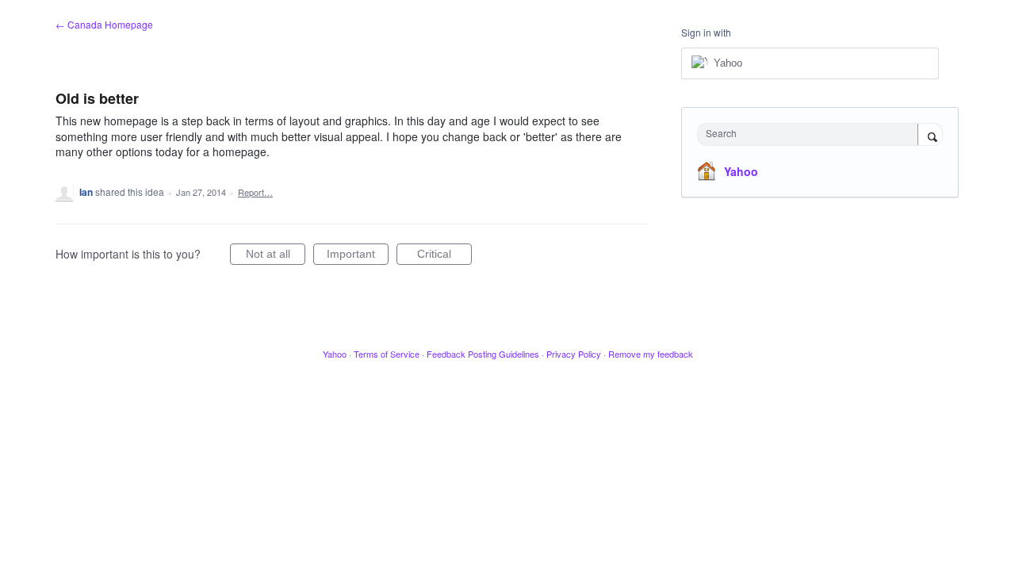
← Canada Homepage (104, 24)
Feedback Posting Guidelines (483, 353)
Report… (255, 192)
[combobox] (811, 134)
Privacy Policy (573, 353)
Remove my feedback (650, 353)
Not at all (275, 256)
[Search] (930, 135)
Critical (444, 256)
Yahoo (741, 171)
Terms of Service (386, 353)
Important (358, 256)
